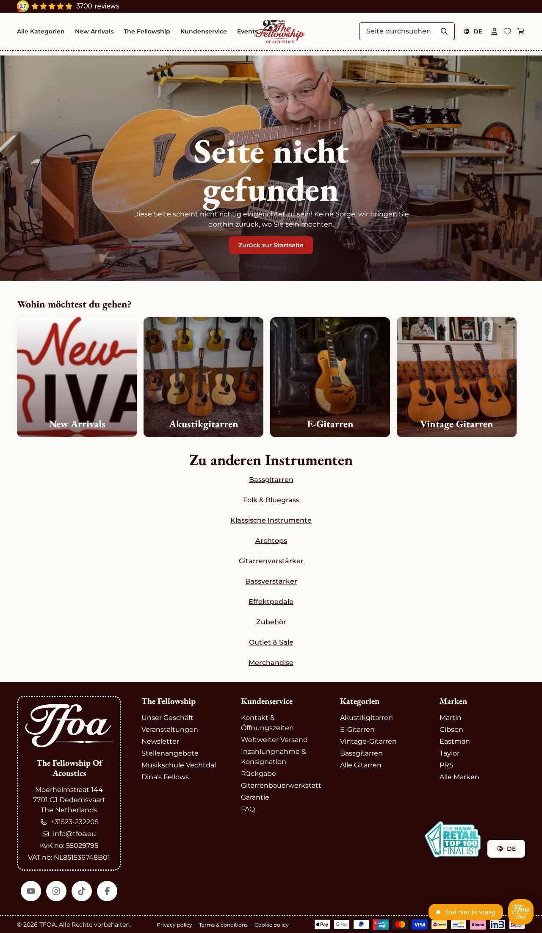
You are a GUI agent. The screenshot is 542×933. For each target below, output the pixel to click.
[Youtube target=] (31, 891)
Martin (451, 718)
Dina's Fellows (165, 777)
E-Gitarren (357, 729)
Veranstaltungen (169, 729)
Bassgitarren (271, 480)
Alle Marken (459, 777)
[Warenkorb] (521, 31)
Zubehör (271, 622)
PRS (447, 765)
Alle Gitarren (361, 765)
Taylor (449, 753)
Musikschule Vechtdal (178, 765)
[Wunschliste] (507, 31)
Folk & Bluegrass (271, 500)
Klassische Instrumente (271, 520)
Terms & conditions (223, 925)
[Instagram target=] (56, 891)
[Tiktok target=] (81, 891)
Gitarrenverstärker (271, 561)
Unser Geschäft (167, 718)
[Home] (280, 31)
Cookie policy (271, 925)
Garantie (255, 797)
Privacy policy (174, 925)
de (477, 31)
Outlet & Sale (271, 642)
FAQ (248, 809)
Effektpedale (271, 602)
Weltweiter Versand (274, 740)
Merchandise (271, 663)
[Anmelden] (494, 31)
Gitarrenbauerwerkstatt (281, 785)
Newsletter (160, 741)
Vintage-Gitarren (368, 741)
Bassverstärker (271, 581)
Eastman (455, 741)
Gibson (451, 729)
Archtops (271, 541)
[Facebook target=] (107, 891)
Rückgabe (258, 774)
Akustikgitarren (366, 718)
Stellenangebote (170, 753)
